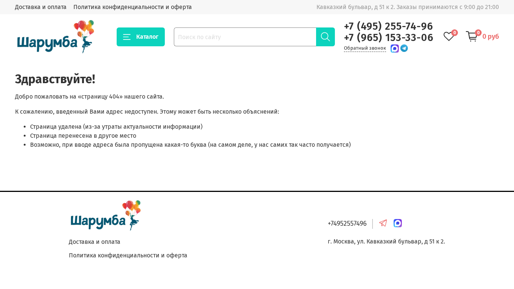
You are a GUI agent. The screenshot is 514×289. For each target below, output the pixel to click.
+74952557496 (347, 224)
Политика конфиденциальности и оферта (132, 7)
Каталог (147, 36)
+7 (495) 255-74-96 (388, 26)
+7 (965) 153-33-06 (388, 38)
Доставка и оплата (41, 7)
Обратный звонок (365, 48)
